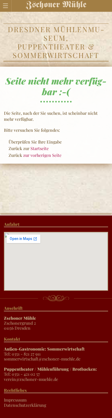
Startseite (39, 148)
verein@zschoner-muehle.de (31, 379)
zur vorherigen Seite (42, 155)
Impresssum (15, 400)
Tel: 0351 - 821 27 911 (44, 351)
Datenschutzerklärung (25, 405)
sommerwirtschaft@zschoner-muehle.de (42, 359)
